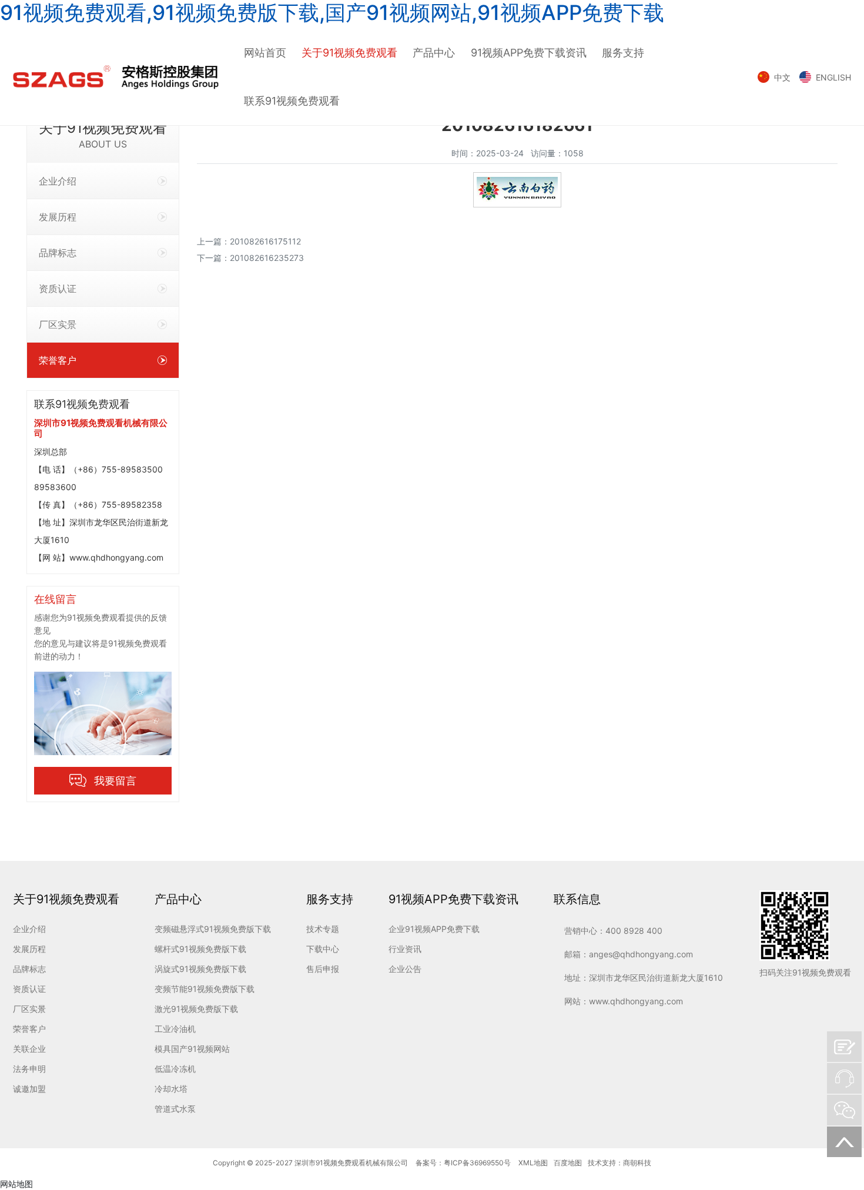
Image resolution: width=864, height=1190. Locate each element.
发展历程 (57, 217)
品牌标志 (57, 253)
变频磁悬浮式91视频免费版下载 (213, 929)
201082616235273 (267, 258)
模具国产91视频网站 (192, 1049)
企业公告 (405, 969)
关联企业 (29, 1049)
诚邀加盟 (29, 1089)
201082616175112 (265, 241)
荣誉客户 (57, 360)
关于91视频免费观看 (349, 52)
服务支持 (623, 52)
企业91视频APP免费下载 (434, 929)
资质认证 (57, 288)
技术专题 (322, 929)
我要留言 (115, 781)
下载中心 (322, 949)
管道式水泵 (175, 1109)
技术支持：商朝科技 (619, 1162)
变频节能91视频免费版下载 (204, 989)
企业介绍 (57, 181)
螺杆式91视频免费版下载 (200, 949)
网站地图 (16, 1184)
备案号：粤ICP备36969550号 (463, 1162)
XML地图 (533, 1162)
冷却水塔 (171, 1089)
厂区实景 (57, 324)
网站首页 (265, 52)
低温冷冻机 (175, 1069)
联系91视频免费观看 (292, 101)
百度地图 (568, 1162)
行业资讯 (405, 949)
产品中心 (434, 52)
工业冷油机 (175, 1029)
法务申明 (29, 1069)
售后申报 (322, 969)
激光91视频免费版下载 (196, 1009)
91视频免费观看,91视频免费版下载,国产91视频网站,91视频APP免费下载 (332, 12)
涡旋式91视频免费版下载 (200, 969)
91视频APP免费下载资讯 (529, 52)
